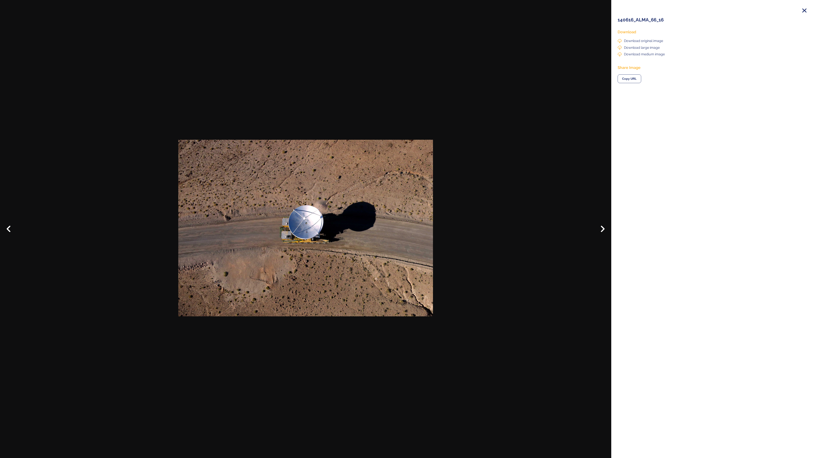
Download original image (643, 41)
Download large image (642, 48)
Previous (11, 225)
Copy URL (629, 78)
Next (599, 230)
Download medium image (644, 54)
